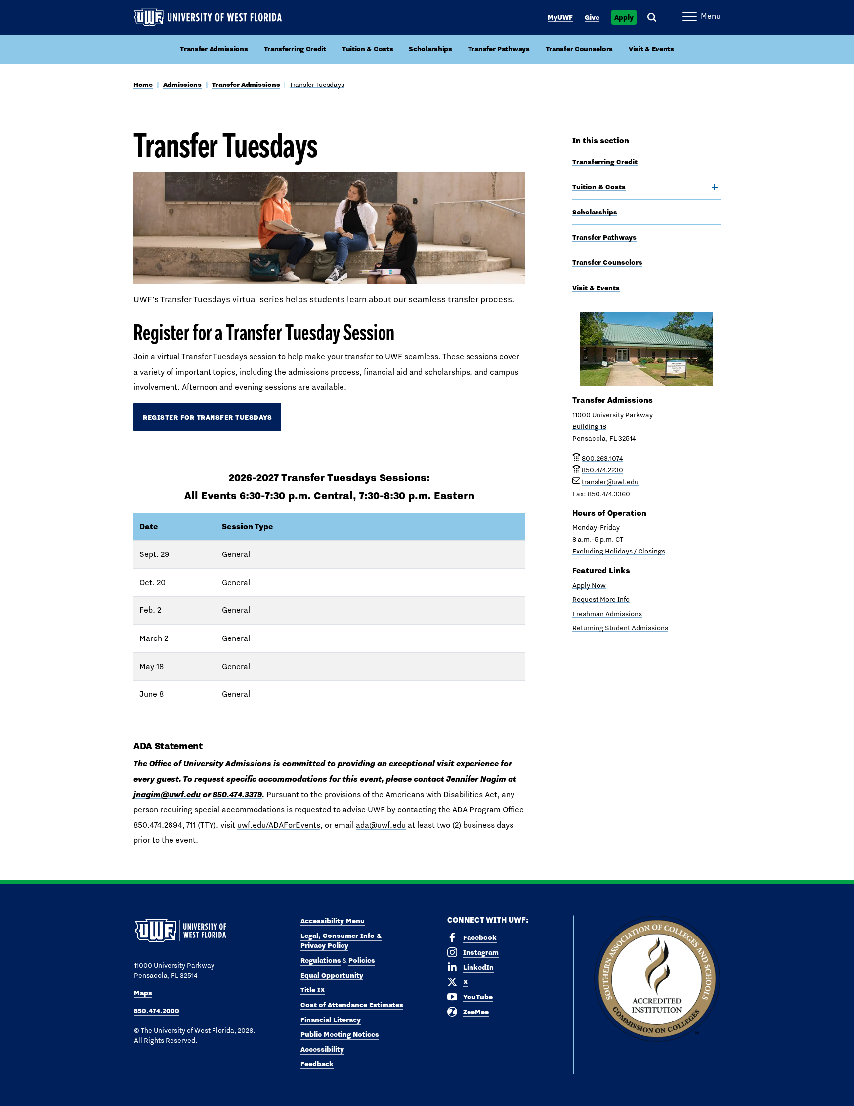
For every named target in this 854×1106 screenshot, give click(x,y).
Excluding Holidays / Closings (618, 551)
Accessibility (322, 1049)
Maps (143, 992)
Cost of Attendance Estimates (351, 1004)
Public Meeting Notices (339, 1034)
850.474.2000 (156, 1010)
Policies (361, 960)
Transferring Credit (295, 48)
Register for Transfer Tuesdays (207, 417)
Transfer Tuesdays (317, 84)
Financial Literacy (330, 1019)
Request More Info (601, 599)
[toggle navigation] (715, 187)
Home (143, 84)
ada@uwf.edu (381, 825)
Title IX (312, 989)
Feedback (317, 1064)
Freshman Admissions (607, 614)
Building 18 (589, 426)
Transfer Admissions (214, 48)
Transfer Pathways (499, 48)
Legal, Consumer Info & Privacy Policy (341, 940)
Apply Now (589, 585)
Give (592, 17)
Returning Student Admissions (620, 628)
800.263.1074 (602, 458)
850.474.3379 (237, 794)
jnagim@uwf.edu (167, 794)
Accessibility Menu (332, 920)
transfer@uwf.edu (610, 482)
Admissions (182, 84)
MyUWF (560, 17)
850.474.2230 (602, 470)
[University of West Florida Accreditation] (657, 979)
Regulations (320, 960)
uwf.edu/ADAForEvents (278, 825)
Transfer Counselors (579, 48)
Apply (624, 17)
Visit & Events (651, 48)
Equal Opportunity (331, 975)
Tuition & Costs (367, 48)
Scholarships (430, 48)
